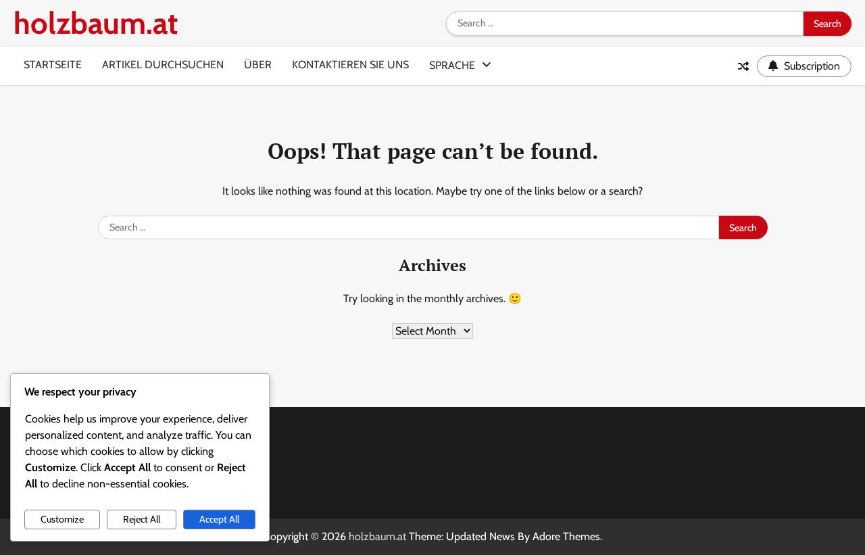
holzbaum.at (96, 23)
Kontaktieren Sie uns (350, 64)
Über (258, 64)
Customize (62, 519)
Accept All (219, 519)
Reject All (141, 519)
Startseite (53, 64)
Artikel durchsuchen (163, 64)
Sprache (452, 65)
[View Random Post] (743, 66)
